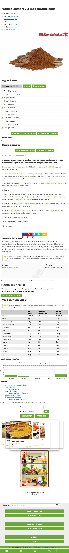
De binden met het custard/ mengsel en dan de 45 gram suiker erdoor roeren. (32, 212)
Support (52, 547)
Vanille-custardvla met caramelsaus (15, 385)
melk (47, 183)
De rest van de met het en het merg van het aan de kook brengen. (33, 205)
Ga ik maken (40, 86)
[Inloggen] (46, 411)
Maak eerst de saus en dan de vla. (15, 156)
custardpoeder (25, 197)
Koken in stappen (46, 150)
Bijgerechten (15, 16)
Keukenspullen (15, 389)
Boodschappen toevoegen (25, 134)
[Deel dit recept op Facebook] (24, 234)
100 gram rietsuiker (10, 114)
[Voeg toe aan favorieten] (43, 424)
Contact (30, 547)
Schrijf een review (10, 30)
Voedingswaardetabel (13, 397)
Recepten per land (34, 524)
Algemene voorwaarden (44, 547)
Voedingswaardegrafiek (18, 399)
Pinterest (34, 541)
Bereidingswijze (11, 391)
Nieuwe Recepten (34, 515)
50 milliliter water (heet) (12, 118)
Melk (10, 174)
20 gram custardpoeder (12, 94)
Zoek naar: (7, 505)
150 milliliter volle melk (11, 124)
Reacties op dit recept (13, 395)
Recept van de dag (34, 511)
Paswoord (23, 411)
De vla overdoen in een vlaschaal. (16, 217)
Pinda (6, 265)
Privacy (35, 547)
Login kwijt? (27, 416)
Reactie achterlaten (12, 295)
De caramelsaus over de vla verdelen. (17, 222)
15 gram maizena (9, 121)
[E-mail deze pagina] (44, 234)
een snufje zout (9, 104)
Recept (8, 402)
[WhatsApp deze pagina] (39, 234)
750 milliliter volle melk (11, 91)
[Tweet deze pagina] (34, 234)
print (28, 86)
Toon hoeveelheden (27, 150)
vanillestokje (9, 206)
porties (7, 22)
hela (14, 27)
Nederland (14, 14)
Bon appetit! (9, 226)
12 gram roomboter (10, 111)
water (48, 167)
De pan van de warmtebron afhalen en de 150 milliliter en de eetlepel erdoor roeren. (34, 184)
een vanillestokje (9, 108)
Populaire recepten (34, 528)
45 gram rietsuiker (10, 101)
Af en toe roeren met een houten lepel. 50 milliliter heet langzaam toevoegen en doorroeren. (31, 168)
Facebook (34, 537)
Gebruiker (23, 407)
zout (46, 204)
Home (2, 402)
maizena (21, 176)
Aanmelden (41, 416)
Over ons (57, 547)
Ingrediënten (10, 387)
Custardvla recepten (10, 19)
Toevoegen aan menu (49, 134)
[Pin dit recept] (29, 234)
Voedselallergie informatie (19, 393)
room (35, 174)
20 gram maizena (9, 98)
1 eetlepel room (9, 128)
